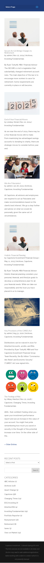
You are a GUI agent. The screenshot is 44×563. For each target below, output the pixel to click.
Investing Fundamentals (14, 59)
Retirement (9, 524)
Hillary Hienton (13, 399)
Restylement (9, 520)
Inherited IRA (9, 507)
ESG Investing (10, 503)
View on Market (10, 533)
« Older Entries (10, 444)
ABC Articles (9, 481)
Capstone (8, 189)
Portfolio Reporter (12, 516)
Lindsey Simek (13, 122)
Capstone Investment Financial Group (22, 258)
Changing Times (20, 403)
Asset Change (10, 490)
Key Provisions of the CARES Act (18, 330)
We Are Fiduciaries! (12, 183)
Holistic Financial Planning (14, 255)
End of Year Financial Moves (16, 119)
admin (9, 55)
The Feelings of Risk (12, 396)
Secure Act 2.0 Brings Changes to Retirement (18, 52)
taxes (6, 528)
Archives (28, 55)
